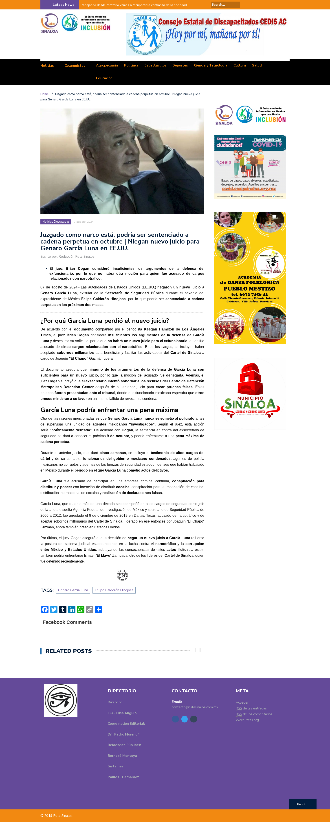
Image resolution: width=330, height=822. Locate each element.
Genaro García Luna (73, 590)
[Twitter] (280, 4)
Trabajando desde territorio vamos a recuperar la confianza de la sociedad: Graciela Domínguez (133, 8)
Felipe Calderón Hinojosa (114, 590)
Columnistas (75, 65)
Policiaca (131, 65)
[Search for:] (225, 5)
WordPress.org (247, 720)
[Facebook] (274, 4)
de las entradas (251, 708)
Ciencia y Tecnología (210, 65)
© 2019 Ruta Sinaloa (56, 815)
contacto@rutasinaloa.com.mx (195, 707)
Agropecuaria (107, 65)
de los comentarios (254, 714)
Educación (104, 78)
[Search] (247, 4)
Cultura (239, 65)
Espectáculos (155, 65)
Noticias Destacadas (56, 222)
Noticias (47, 65)
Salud (257, 65)
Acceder (242, 702)
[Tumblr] (287, 4)
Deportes (180, 65)
